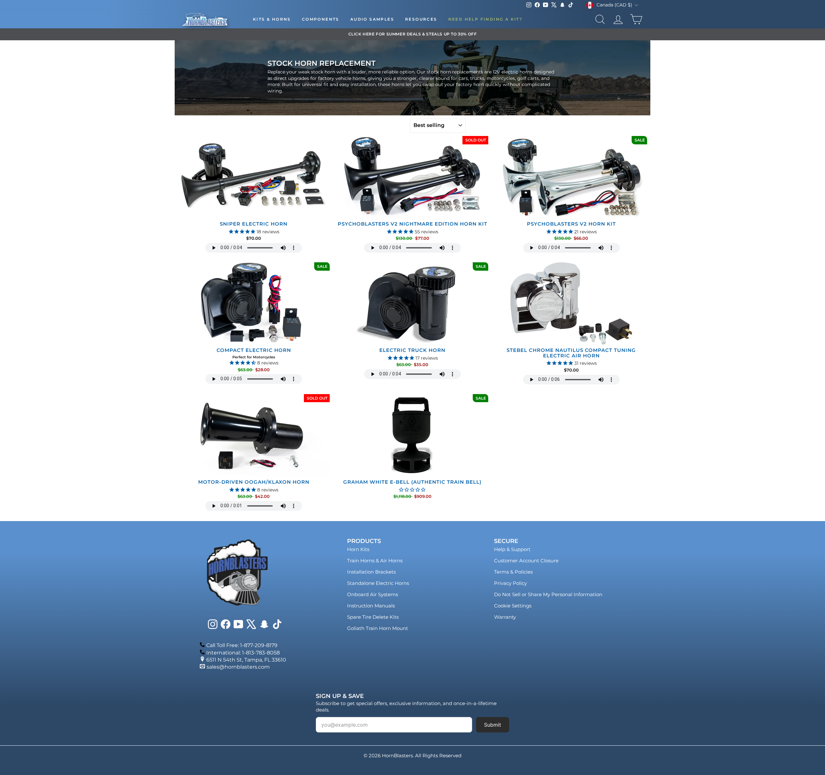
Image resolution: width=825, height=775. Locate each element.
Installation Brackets (371, 572)
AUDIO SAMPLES (372, 19)
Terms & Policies (513, 572)
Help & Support (512, 549)
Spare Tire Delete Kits (373, 617)
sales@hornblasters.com (238, 667)
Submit (492, 725)
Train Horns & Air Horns (375, 560)
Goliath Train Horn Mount (377, 628)
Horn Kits (358, 549)
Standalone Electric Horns (378, 583)
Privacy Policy (510, 583)
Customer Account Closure (526, 560)
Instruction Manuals (371, 606)
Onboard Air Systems (372, 594)
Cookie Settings (512, 606)
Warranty (505, 617)
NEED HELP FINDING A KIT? (485, 19)
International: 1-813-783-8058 (243, 653)
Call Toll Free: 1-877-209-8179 (241, 645)
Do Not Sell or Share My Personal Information (548, 594)
